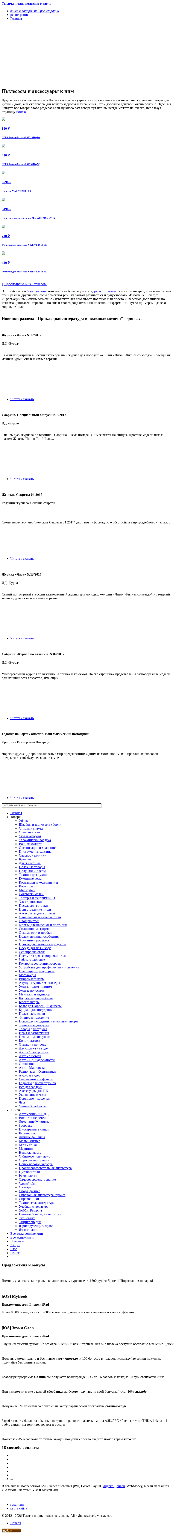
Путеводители (29, 1172)
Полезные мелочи (32, 1013)
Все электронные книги (28, 1233)
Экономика (27, 1218)
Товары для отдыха (33, 1029)
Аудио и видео (29, 1075)
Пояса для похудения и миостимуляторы (48, 1021)
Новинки (17, 1241)
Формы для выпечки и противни (43, 925)
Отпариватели (29, 832)
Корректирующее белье (36, 998)
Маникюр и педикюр (34, 994)
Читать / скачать (22, 399)
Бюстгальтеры (29, 1002)
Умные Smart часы (32, 1106)
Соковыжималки (31, 894)
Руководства (28, 1175)
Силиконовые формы (34, 929)
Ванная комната (30, 844)
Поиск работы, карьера (36, 1164)
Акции (15, 1245)
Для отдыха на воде (33, 1048)
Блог (13, 1249)
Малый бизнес (29, 1141)
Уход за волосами (31, 990)
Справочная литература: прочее (42, 1195)
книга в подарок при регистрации (34, 11)
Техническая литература (37, 1202)
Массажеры (27, 975)
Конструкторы (29, 1040)
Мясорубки (27, 890)
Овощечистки (29, 921)
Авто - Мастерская (32, 1067)
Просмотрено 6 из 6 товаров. (25, 284)
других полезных (105, 291)
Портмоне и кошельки (35, 1098)
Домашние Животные (35, 1121)
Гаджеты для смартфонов (37, 1083)
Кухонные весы (30, 878)
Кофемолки (27, 886)
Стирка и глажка (31, 828)
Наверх (15, 1523)
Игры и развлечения (34, 1033)
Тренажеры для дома (34, 1025)
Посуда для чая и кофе (35, 948)
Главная (16, 813)
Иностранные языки (34, 1129)
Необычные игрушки (34, 1037)
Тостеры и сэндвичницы (37, 898)
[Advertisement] (62, 54)
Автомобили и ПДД (34, 1114)
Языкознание (28, 1229)
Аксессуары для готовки (37, 913)
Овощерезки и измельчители (40, 917)
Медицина (26, 1148)
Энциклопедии (30, 1222)
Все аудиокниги (22, 1237)
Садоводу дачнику (32, 855)
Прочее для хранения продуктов (42, 944)
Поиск (15, 1253)
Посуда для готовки (33, 905)
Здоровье (25, 1125)
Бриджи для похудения (35, 1010)
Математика (28, 1145)
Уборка (24, 820)
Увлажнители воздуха (35, 840)
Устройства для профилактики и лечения (49, 967)
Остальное (26, 1064)
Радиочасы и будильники (37, 1071)
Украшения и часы (32, 1094)
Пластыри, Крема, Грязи (37, 971)
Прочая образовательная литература (45, 1168)
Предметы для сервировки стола (43, 956)
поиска (21, 112)
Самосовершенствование (37, 1179)
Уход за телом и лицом (35, 986)
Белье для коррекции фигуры (40, 1006)
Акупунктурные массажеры (39, 983)
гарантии (17, 1504)
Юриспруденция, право (36, 1226)
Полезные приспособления (39, 936)
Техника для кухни (33, 874)
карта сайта (18, 1508)
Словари (25, 1187)
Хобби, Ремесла (30, 1210)
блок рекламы (37, 291)
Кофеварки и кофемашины (38, 882)
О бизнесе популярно (34, 1156)
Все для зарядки (30, 1087)
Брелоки (25, 859)
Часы (22, 1102)
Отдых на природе (32, 1044)
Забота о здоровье (32, 959)
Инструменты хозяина (35, 851)
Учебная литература (33, 1206)
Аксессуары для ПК (33, 1091)
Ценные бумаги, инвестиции (40, 1214)
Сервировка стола (32, 952)
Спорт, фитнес (29, 1191)
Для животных (30, 863)
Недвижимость (30, 1152)
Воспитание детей (32, 1118)
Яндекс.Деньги (114, 1486)
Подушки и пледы (32, 871)
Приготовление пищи (35, 909)
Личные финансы (32, 1137)
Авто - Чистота (30, 1056)
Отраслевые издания (34, 1160)
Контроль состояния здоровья (40, 963)
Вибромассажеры (31, 979)
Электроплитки (30, 902)
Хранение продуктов (34, 940)
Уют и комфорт (30, 836)
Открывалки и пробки (35, 932)
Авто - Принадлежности (37, 1060)
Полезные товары (32, 867)
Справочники (29, 1199)
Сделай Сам (27, 1183)
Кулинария (27, 1133)
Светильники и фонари (36, 1079)
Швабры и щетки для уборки (40, 824)
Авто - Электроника (34, 1052)
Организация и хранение (37, 847)
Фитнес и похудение (34, 1017)
